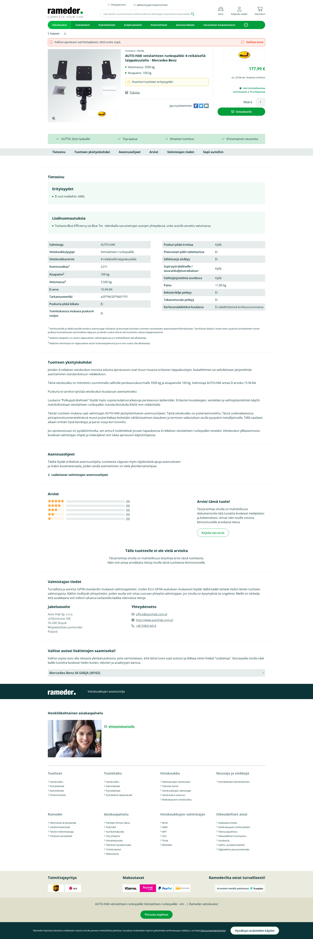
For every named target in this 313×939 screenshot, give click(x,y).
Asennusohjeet (130, 152)
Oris (164, 836)
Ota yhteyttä (113, 836)
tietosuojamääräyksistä (213, 930)
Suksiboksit (83, 25)
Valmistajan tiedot (180, 152)
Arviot (153, 152)
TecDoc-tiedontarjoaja (62, 831)
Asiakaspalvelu (116, 814)
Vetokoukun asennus (173, 795)
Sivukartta (223, 840)
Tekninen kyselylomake (118, 845)
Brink (165, 822)
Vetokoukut (59, 25)
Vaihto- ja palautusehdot (231, 845)
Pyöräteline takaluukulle (119, 795)
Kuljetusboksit (133, 25)
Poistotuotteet (58, 795)
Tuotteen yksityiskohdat (92, 152)
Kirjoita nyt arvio (213, 533)
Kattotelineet (159, 25)
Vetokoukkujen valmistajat (176, 790)
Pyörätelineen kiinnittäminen (234, 781)
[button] (239, 10)
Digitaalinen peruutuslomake (233, 849)
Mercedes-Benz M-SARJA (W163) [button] (74, 673)
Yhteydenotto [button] (118, 4)
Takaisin (54, 33)
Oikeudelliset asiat (231, 814)
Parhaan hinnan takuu (118, 822)
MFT (164, 831)
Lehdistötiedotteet (60, 827)
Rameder (55, 814)
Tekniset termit (170, 786)
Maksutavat (112, 853)
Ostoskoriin (244, 112)
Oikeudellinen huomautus (232, 836)
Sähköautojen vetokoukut (176, 781)
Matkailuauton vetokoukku (177, 799)
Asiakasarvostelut (227, 822)
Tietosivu (59, 152)
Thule (165, 840)
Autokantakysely (115, 831)
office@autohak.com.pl (151, 614)
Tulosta (135, 92)
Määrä (247, 102)
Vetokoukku (56, 781)
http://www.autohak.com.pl (154, 620)
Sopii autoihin (213, 152)
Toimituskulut (113, 849)
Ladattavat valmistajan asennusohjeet (79, 475)
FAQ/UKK (111, 827)
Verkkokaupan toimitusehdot (234, 827)
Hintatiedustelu (114, 840)
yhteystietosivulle (121, 726)
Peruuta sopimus (156, 915)
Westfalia (167, 845)
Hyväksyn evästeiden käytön (255, 931)
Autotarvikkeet (185, 25)
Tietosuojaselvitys (227, 831)
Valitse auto (254, 42)
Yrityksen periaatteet (61, 836)
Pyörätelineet (107, 25)
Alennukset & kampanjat (63, 822)
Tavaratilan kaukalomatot (219, 25)
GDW (165, 827)
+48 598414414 (146, 626)
